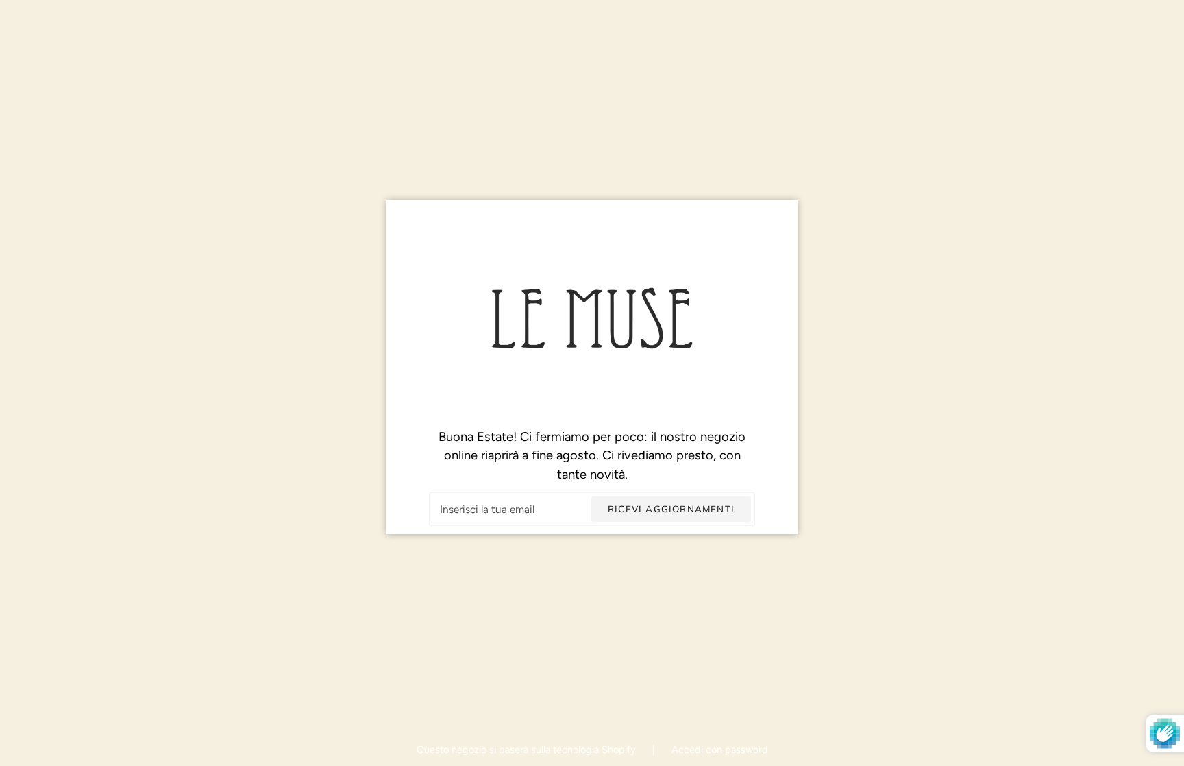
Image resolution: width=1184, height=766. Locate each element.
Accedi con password (719, 749)
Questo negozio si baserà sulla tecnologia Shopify (528, 749)
